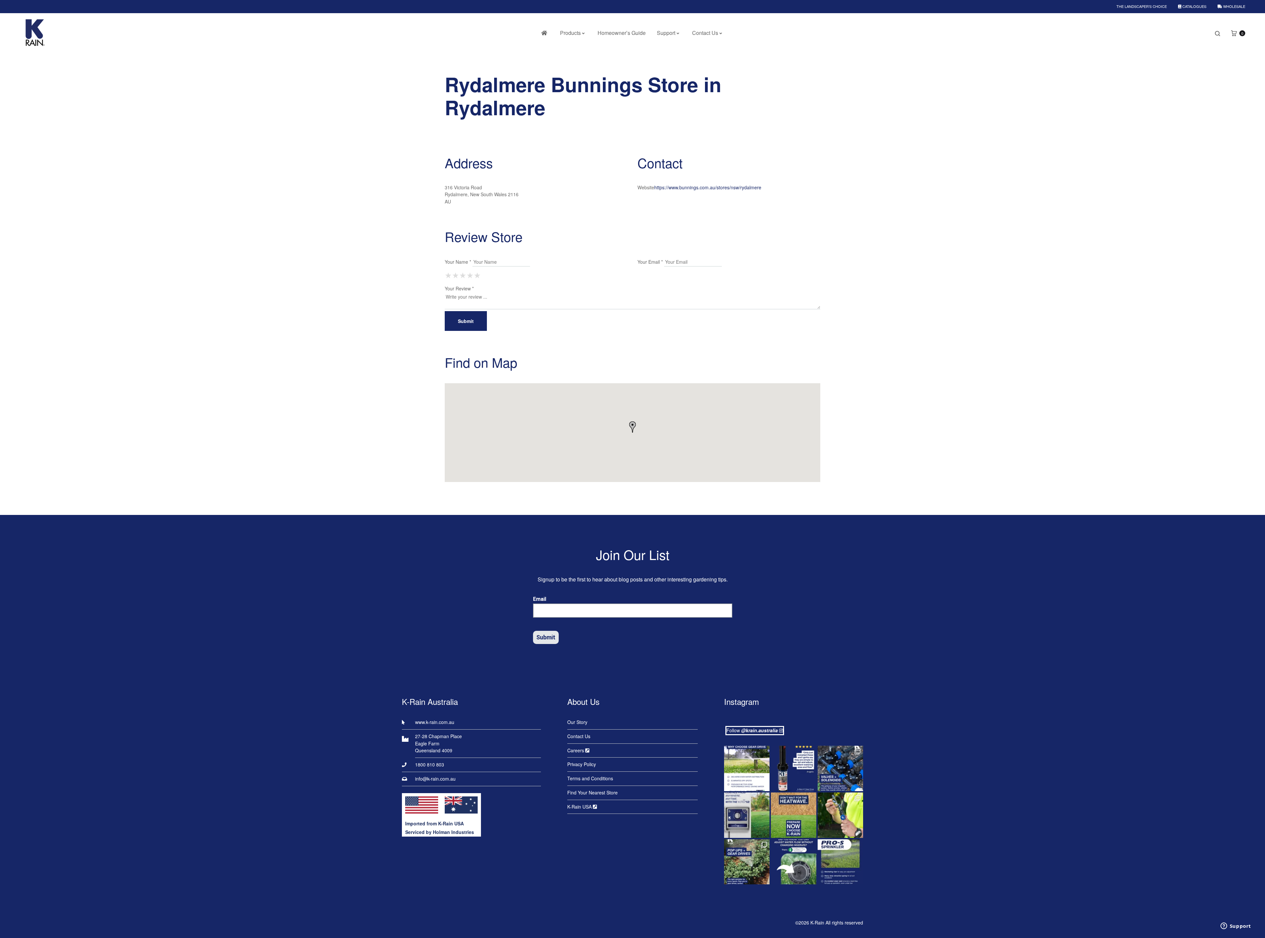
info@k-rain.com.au (435, 778)
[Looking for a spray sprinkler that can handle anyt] (840, 862)
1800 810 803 (429, 764)
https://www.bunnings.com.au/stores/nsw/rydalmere (707, 187)
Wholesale (1233, 6)
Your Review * (459, 288)
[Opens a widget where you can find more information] (1235, 926)
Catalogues (1193, 6)
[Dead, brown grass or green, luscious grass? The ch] (793, 815)
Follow (752, 730)
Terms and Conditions (590, 778)
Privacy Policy (581, 764)
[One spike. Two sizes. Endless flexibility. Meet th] (840, 815)
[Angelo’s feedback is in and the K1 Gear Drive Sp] (793, 768)
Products (570, 33)
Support (666, 33)
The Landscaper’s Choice (1141, 6)
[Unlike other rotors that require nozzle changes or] (747, 768)
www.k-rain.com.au (434, 722)
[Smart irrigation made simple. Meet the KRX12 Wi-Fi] (747, 815)
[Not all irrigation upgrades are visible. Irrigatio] (840, 768)
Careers (576, 750)
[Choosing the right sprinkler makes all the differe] (747, 862)
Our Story (577, 722)
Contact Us (705, 33)
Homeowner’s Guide (622, 33)
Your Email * (650, 261)
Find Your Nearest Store (592, 792)
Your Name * (458, 261)
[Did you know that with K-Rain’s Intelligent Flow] (793, 862)
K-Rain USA (580, 806)
